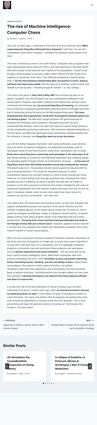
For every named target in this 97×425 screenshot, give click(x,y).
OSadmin (13, 39)
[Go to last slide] (7, 366)
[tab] (43, 383)
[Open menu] (91, 5)
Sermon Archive (14, 21)
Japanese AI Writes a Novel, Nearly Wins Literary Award (23, 324)
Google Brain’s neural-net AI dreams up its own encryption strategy (72, 324)
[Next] (90, 366)
